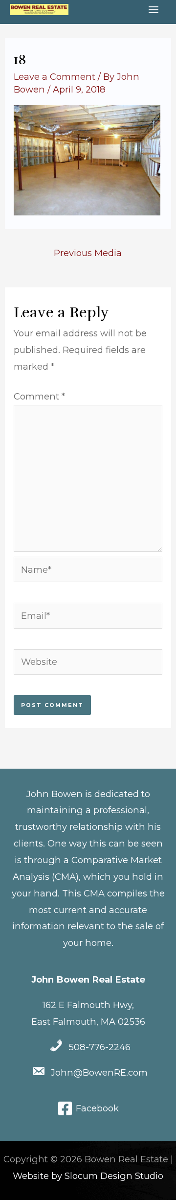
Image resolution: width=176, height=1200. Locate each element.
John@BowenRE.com (99, 1072)
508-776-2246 (99, 1047)
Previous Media (88, 253)
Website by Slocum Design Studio (88, 1175)
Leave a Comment (54, 76)
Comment (39, 396)
